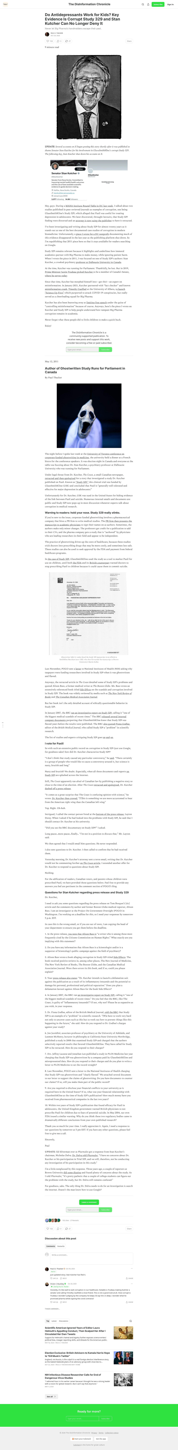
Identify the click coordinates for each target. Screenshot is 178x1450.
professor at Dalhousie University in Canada (98, 262)
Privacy (94, 1433)
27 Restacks (74, 1220)
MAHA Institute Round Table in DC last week (89, 206)
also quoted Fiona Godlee (116, 724)
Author (53, 1271)
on (104, 737)
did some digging (72, 1172)
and (108, 737)
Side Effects (85, 689)
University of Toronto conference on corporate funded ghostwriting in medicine (84, 455)
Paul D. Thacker (57, 33)
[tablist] (55, 1246)
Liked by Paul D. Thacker (61, 1287)
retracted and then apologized (60, 478)
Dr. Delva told (79, 1155)
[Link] (41, 370)
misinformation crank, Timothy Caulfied (65, 289)
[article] (89, 1336)
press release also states (65, 978)
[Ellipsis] (132, 1268)
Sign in (170, 4)
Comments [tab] (50, 1246)
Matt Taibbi (76, 1365)
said (112, 758)
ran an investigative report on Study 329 (91, 713)
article (96, 863)
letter (78, 669)
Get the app (101, 1439)
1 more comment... (52, 1309)
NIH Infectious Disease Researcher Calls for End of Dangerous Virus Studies (73, 1376)
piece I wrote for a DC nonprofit (92, 234)
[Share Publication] (148, 4)
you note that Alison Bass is (82, 934)
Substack (77, 1445)
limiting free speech (96, 302)
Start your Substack (82, 1439)
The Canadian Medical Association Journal (76, 697)
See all (50, 1396)
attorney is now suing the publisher (94, 220)
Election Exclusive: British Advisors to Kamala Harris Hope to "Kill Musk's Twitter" (77, 1354)
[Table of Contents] (2, 725)
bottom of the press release (110, 814)
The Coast (88, 863)
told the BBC (111, 1012)
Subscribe (158, 4)
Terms (101, 1433)
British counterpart (99, 563)
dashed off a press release (58, 788)
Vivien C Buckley (57, 1284)
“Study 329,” (82, 482)
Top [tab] (47, 1321)
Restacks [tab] (60, 1246)
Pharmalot (92, 1155)
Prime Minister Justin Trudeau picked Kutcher (69, 272)
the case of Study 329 (58, 559)
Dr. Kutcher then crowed (64, 798)
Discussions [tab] (63, 1321)
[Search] (142, 4)
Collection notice (111, 1433)
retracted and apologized (106, 785)
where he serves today (56, 276)
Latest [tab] (54, 1321)
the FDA (77, 563)
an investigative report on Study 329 (96, 995)
